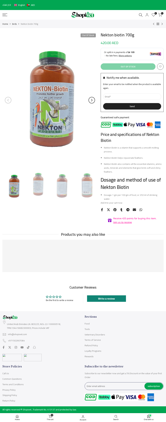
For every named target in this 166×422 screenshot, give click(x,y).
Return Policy (8, 401)
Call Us (5, 373)
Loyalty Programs (93, 351)
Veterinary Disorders (95, 334)
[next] (92, 100)
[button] (24, 5)
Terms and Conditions (13, 384)
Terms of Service (93, 340)
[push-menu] (4, 15)
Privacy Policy (9, 390)
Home (5, 24)
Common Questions (12, 379)
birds (14, 24)
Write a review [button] (106, 298)
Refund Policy (91, 345)
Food (87, 324)
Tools (87, 329)
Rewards (89, 356)
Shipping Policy (9, 395)
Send (132, 106)
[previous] (8, 100)
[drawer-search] (140, 15)
